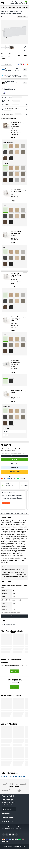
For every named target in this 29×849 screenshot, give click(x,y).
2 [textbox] (23, 123)
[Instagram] (16, 834)
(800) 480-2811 (9, 800)
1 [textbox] (23, 190)
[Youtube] (13, 834)
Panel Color (6, 164)
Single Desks (4, 776)
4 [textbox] (23, 391)
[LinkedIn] (25, 64)
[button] (12, 3)
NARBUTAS (7, 56)
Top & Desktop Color (8, 142)
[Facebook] (19, 64)
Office (6, 7)
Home (2, 7)
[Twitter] (21, 64)
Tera (7, 58)
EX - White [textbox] (5, 431)
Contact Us (8, 809)
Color (4, 205)
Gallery (25, 50)
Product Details (4, 16)
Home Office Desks (12, 776)
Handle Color (6, 428)
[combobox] (25, 123)
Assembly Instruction (9, 624)
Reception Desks (12, 7)
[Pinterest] (23, 64)
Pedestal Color (6, 406)
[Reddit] (27, 64)
